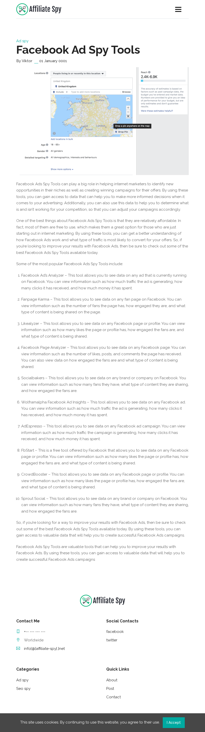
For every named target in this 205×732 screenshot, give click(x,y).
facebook (115, 631)
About (111, 680)
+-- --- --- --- (34, 631)
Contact (113, 697)
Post (110, 688)
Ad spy (22, 41)
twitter (111, 640)
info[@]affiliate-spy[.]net (44, 648)
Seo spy (23, 688)
